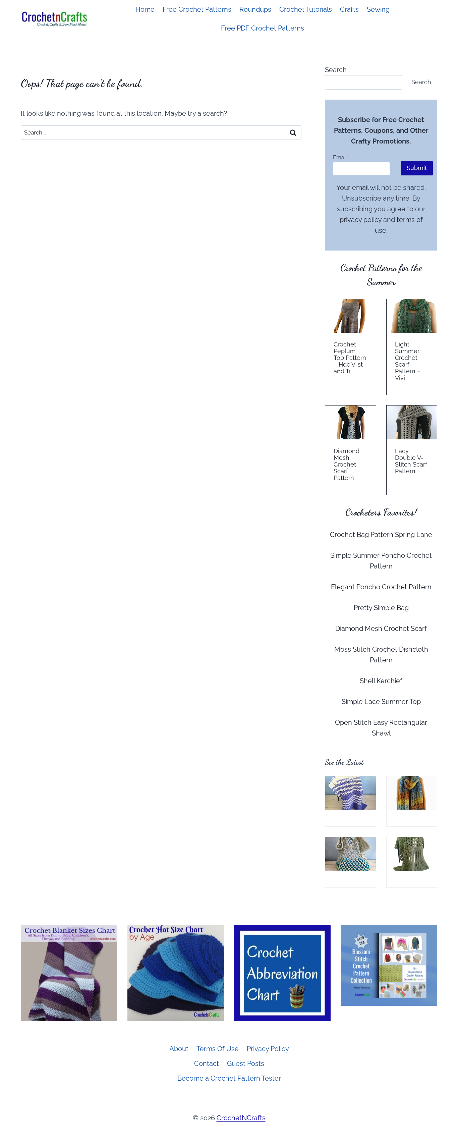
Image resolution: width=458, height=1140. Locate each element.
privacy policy (361, 220)
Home (145, 9)
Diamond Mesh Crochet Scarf (381, 629)
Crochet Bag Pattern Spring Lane (381, 535)
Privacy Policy (268, 1049)
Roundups (255, 9)
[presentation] (350, 316)
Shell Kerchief (381, 681)
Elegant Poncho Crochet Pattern (381, 587)
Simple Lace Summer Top (381, 702)
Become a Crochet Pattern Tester (229, 1078)
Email (341, 157)
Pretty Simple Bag (381, 608)
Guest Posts (245, 1064)
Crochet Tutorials (305, 9)
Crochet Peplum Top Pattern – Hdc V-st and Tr (350, 358)
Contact (206, 1064)
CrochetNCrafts (241, 1118)
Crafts (349, 9)
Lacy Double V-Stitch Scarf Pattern (411, 461)
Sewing (378, 9)
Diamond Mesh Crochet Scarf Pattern (346, 464)
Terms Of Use (217, 1049)
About (178, 1049)
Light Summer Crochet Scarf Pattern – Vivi (407, 361)
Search (336, 70)
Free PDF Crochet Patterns (262, 28)
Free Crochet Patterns (197, 9)
